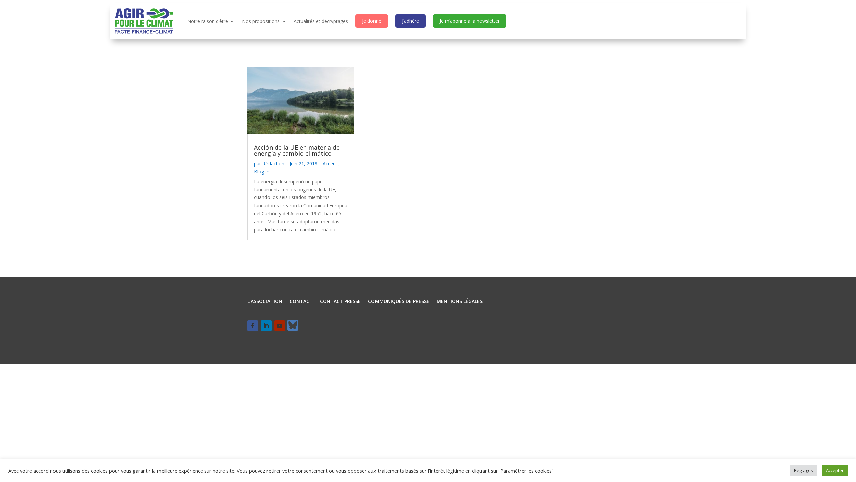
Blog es (262, 171)
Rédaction (273, 163)
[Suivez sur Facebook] (252, 325)
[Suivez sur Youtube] (279, 325)
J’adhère (410, 21)
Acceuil (330, 163)
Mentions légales (460, 301)
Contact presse (340, 301)
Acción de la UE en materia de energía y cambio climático (297, 150)
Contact (301, 301)
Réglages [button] (803, 470)
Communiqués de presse (398, 301)
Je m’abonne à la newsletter (470, 21)
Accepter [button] (835, 470)
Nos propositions (261, 21)
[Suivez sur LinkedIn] (266, 325)
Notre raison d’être (207, 21)
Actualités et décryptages (321, 21)
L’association (264, 301)
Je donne (371, 21)
